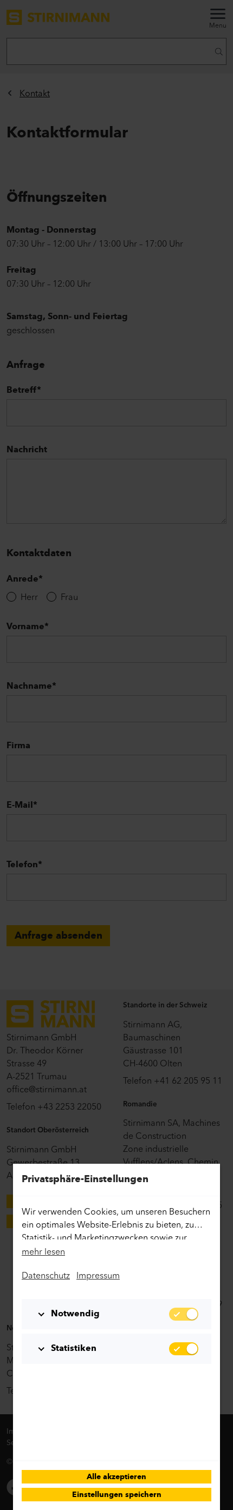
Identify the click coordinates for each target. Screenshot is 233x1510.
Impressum (98, 1275)
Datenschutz (46, 1275)
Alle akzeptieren (116, 1477)
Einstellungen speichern (116, 1495)
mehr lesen (43, 1251)
